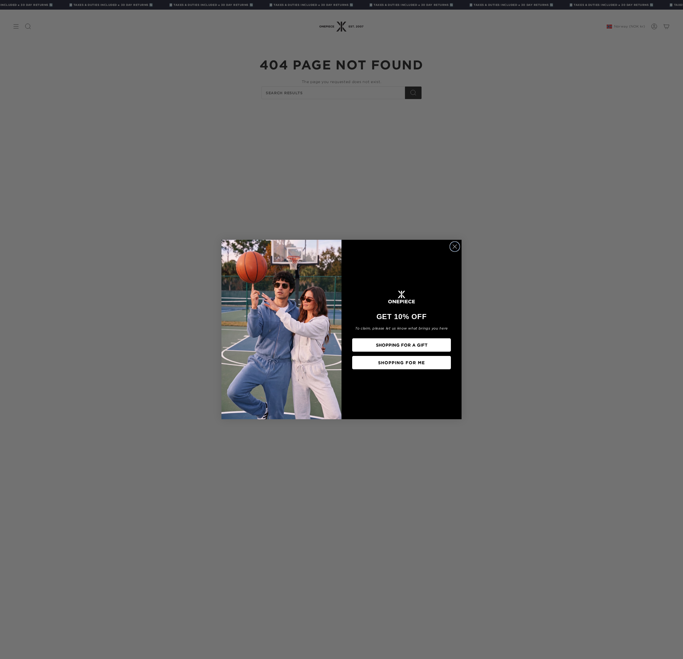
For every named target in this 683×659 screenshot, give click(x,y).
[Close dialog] (454, 246)
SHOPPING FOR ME (401, 362)
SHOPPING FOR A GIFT (401, 345)
